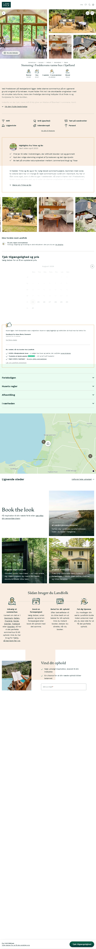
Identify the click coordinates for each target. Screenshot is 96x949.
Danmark (41, 62)
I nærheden (8, 403)
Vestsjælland (57, 62)
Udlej (81, 4)
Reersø (66, 62)
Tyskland (16, 624)
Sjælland (48, 62)
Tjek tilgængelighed (81, 944)
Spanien (11, 626)
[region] (48, 443)
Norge (16, 621)
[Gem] (92, 13)
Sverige (7, 624)
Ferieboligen (9, 377)
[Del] (87, 13)
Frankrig (8, 621)
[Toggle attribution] (93, 471)
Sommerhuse (32, 62)
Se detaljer (59, 244)
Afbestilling (8, 394)
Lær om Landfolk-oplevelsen (16, 363)
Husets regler (9, 386)
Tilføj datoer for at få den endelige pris (16, 945)
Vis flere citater (11, 340)
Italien (16, 618)
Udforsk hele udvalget (82, 479)
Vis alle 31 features (48, 131)
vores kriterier (66, 353)
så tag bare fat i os (11, 641)
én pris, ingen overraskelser (37, 359)
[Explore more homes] (4, 13)
